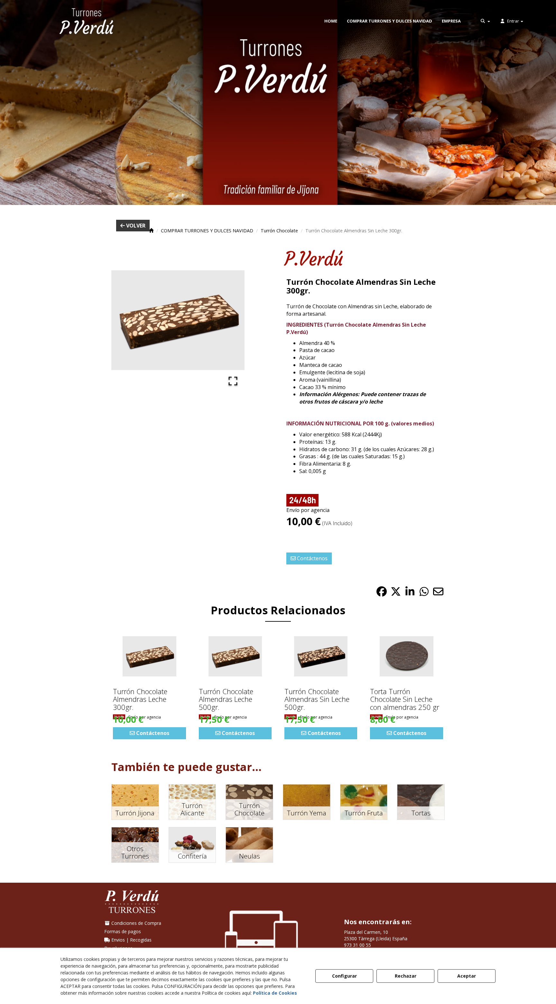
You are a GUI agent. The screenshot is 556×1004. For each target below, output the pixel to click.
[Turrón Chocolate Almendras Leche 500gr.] (235, 656)
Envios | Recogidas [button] (131, 940)
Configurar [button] (344, 976)
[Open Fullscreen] (233, 381)
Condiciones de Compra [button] (135, 923)
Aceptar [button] (466, 976)
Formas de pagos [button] (122, 931)
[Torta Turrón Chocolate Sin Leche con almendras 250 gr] (406, 656)
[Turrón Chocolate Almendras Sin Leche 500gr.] (320, 656)
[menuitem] (331, 21)
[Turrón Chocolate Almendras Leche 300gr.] (149, 656)
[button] (86, 21)
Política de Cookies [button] (275, 993)
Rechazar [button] (405, 976)
